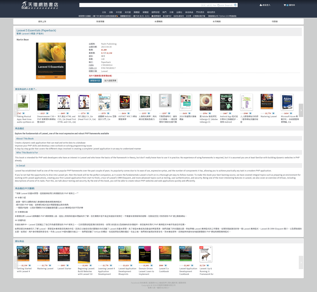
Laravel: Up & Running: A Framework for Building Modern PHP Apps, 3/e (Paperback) (207, 275)
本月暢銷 (217, 21)
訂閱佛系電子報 (199, 16)
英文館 (128, 12)
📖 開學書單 (156, 16)
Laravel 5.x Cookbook (164, 270)
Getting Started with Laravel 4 (24, 270)
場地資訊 (211, 12)
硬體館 (146, 12)
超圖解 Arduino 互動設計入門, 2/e (107, 117)
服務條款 (182, 282)
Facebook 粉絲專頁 (139, 282)
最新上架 (42, 21)
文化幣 (188, 16)
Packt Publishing (109, 43)
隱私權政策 (172, 282)
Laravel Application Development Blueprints (127, 271)
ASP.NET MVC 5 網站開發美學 (128, 117)
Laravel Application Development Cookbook (188, 271)
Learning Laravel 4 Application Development (106, 271)
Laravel (104, 71)
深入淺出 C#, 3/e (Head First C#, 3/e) (87, 117)
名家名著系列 (178, 16)
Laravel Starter (64, 268)
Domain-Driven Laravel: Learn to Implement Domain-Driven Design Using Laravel (146, 275)
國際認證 (155, 12)
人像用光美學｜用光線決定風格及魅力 (148, 117)
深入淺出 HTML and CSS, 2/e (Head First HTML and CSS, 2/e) (67, 119)
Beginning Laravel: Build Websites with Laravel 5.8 (86, 271)
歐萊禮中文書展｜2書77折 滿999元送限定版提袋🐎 (98, 16)
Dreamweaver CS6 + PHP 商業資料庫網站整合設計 (46, 119)
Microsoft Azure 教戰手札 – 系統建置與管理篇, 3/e (290, 119)
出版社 (179, 12)
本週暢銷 (158, 21)
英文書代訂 (167, 16)
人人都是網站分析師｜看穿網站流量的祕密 (249, 119)
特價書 (275, 21)
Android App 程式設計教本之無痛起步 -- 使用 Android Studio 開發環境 (229, 120)
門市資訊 (200, 12)
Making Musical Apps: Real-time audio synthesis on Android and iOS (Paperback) (25, 122)
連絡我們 (163, 282)
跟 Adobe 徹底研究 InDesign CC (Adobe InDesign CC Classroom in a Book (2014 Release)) (209, 123)
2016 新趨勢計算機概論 (187, 117)
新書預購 (100, 21)
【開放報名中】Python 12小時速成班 (221, 16)
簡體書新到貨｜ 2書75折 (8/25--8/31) (134, 16)
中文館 (119, 12)
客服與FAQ (153, 282)
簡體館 (137, 12)
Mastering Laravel (269, 116)
